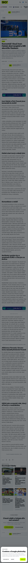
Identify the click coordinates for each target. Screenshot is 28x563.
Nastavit (12, 559)
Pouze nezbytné (6, 559)
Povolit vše (23, 559)
